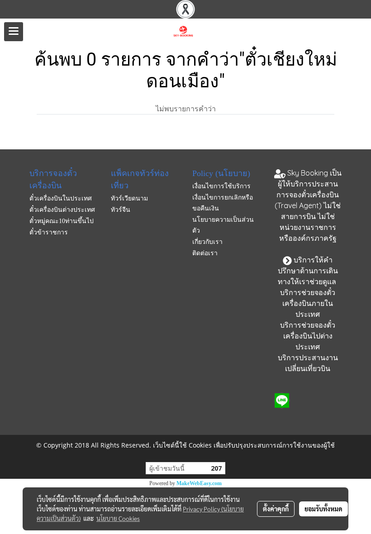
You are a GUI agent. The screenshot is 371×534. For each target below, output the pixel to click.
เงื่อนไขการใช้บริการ (221, 186)
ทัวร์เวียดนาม (129, 198)
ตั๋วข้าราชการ (48, 232)
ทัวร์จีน (120, 209)
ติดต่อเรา (205, 253)
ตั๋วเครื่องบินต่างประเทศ (62, 209)
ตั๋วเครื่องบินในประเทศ (60, 198)
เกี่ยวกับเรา (207, 241)
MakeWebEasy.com (199, 483)
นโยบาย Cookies (118, 518)
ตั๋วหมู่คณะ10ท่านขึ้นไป (61, 221)
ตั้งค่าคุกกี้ (276, 509)
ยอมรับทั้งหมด (323, 509)
